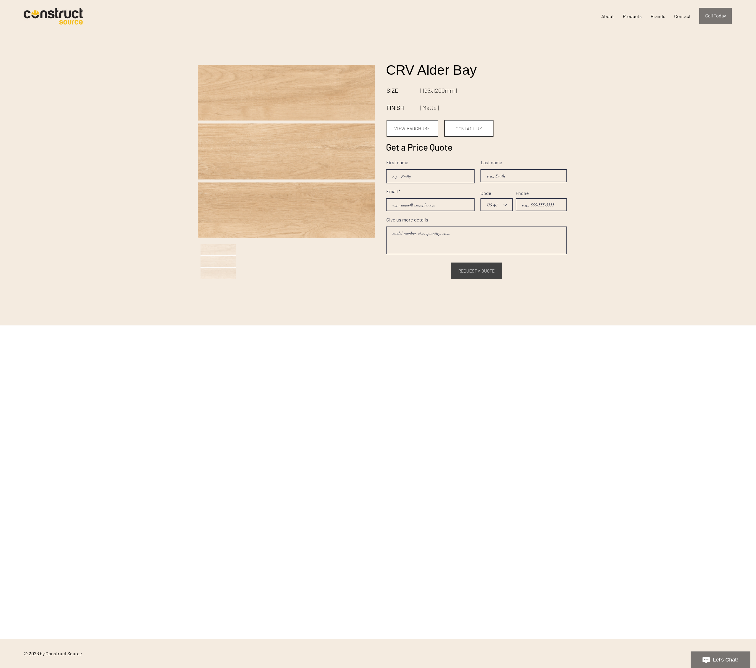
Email (392, 191)
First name (397, 162)
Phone (522, 193)
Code (485, 193)
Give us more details (407, 219)
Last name (491, 162)
